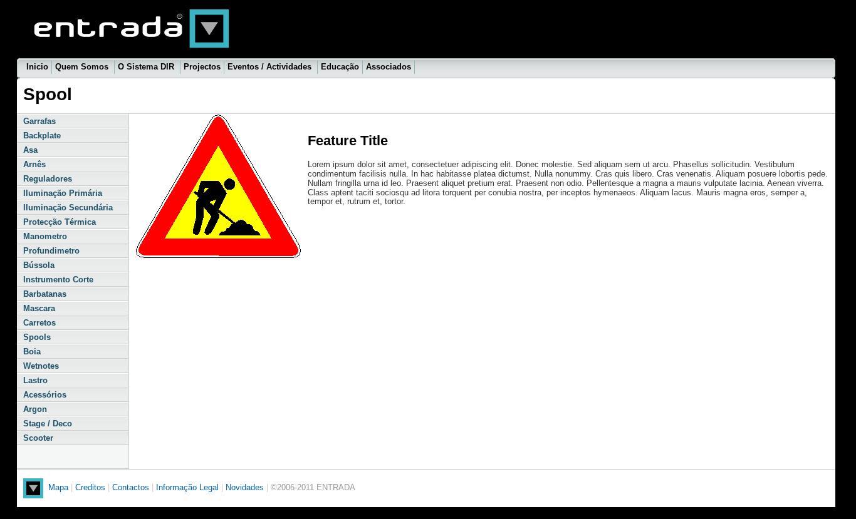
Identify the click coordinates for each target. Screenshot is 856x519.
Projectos (202, 66)
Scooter (38, 438)
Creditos (90, 487)
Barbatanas (44, 294)
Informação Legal (188, 487)
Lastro (35, 380)
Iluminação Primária (62, 193)
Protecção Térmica (59, 222)
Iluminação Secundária (68, 207)
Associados (388, 66)
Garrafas (39, 121)
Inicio (37, 66)
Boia (32, 351)
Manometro (45, 236)
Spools (37, 337)
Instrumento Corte (58, 279)
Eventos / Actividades (270, 66)
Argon (35, 409)
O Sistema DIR (147, 66)
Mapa (58, 487)
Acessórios (44, 394)
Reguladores (47, 178)
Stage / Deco (47, 423)
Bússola (39, 265)
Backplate (42, 135)
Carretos (39, 322)
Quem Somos (83, 66)
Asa (30, 150)
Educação (340, 66)
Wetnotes (41, 366)
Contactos (130, 487)
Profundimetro (51, 250)
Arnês (34, 164)
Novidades (246, 487)
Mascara (39, 308)
